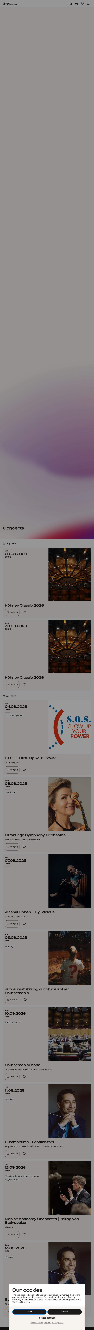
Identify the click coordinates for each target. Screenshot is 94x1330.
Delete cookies (36, 1323)
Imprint (47, 1323)
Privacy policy (57, 1323)
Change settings (47, 1318)
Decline (64, 1312)
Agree (29, 1312)
